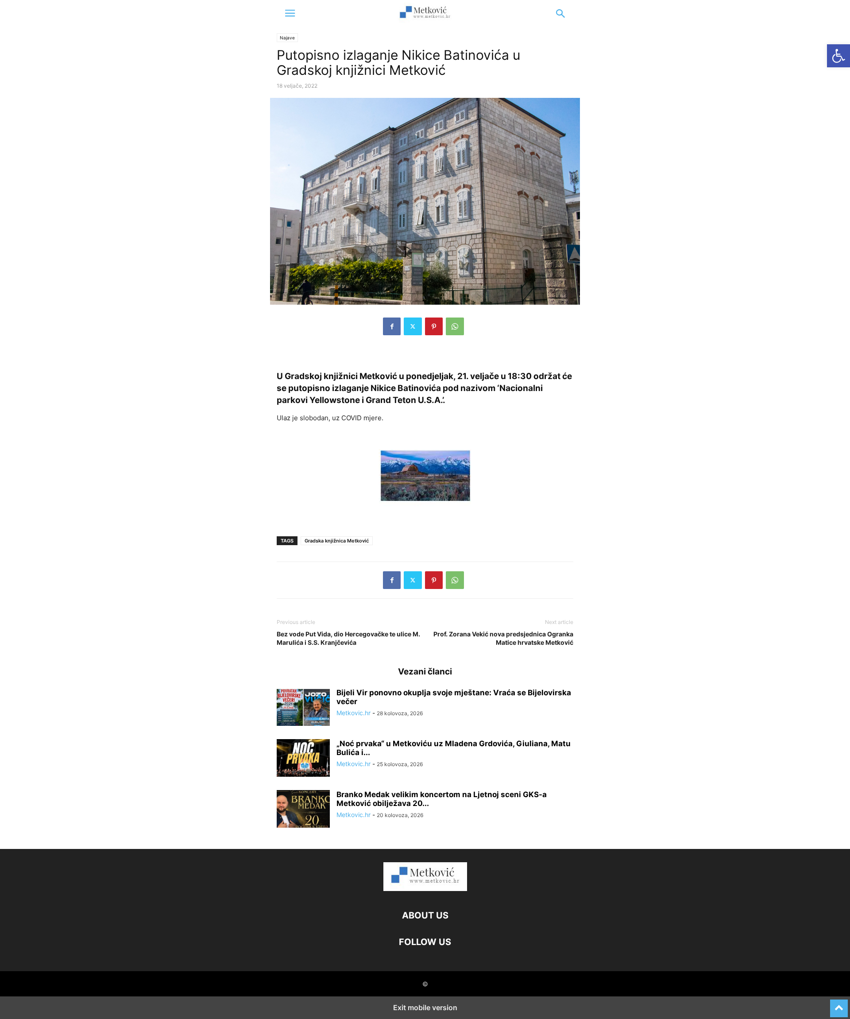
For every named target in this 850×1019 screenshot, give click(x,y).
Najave (287, 37)
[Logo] (425, 888)
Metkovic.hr (353, 713)
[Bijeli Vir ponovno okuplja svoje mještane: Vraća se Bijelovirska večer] (303, 708)
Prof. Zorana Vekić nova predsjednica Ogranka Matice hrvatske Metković (503, 638)
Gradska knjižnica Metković (337, 541)
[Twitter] (413, 326)
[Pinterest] (434, 326)
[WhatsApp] (455, 326)
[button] (290, 13)
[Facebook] (392, 326)
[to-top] (839, 1004)
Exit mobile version (425, 1007)
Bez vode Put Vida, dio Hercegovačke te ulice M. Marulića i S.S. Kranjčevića (348, 638)
